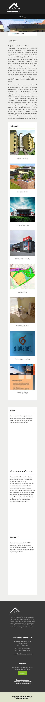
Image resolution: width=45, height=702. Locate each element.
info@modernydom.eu (24, 654)
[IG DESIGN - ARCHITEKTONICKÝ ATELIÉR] (23, 8)
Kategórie (20, 34)
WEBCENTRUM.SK (22, 698)
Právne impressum (22, 680)
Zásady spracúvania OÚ (23, 683)
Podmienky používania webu (22, 682)
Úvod (14, 34)
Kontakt (22, 673)
